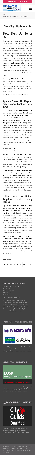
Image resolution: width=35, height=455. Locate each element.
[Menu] (29, 8)
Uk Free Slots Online (9, 148)
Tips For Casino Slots (10, 151)
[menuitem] (29, 8)
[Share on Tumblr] (20, 264)
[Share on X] (7, 264)
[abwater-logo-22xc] (14, 8)
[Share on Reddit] (27, 264)
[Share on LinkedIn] (17, 264)
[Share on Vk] (24, 264)
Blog (4, 14)
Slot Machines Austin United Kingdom (15, 95)
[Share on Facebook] (4, 264)
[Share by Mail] (30, 264)
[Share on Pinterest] (14, 264)
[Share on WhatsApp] (11, 264)
